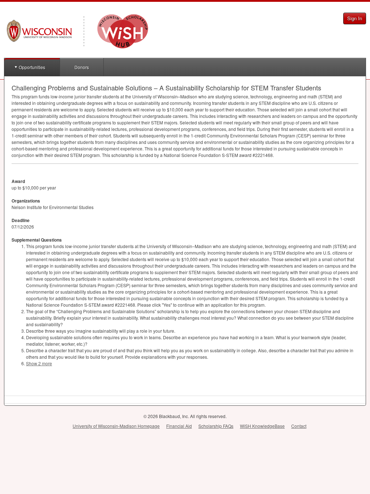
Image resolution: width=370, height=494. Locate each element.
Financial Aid (179, 426)
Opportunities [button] (32, 67)
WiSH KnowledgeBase (262, 426)
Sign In (354, 18)
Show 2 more (39, 363)
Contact (298, 426)
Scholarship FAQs (215, 426)
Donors (81, 67)
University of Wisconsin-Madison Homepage (116, 426)
